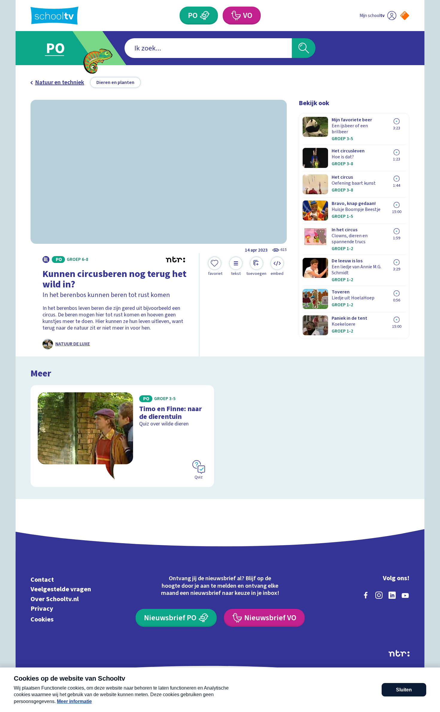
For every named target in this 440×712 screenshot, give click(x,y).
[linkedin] (392, 595)
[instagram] (379, 595)
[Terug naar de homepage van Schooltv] (54, 16)
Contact (42, 579)
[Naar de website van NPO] (404, 15)
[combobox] (208, 48)
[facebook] (365, 595)
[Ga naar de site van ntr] (399, 653)
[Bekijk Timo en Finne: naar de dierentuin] (122, 436)
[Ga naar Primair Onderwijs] (60, 48)
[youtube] (405, 595)
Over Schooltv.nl (55, 599)
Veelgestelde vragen (61, 589)
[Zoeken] (303, 48)
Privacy (42, 608)
